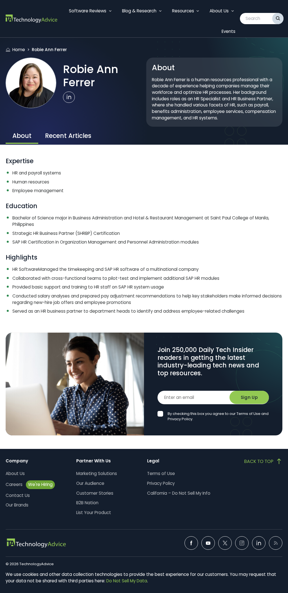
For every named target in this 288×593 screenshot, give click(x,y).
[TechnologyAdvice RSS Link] (275, 543)
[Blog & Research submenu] (160, 11)
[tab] (22, 136)
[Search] (278, 18)
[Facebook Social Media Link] (191, 543)
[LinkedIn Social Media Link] (259, 543)
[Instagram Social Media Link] (242, 543)
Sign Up (249, 397)
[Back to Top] (263, 461)
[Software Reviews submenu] (110, 11)
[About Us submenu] (232, 11)
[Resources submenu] (198, 11)
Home (18, 50)
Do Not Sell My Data (126, 581)
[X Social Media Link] (225, 543)
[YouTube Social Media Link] (208, 543)
